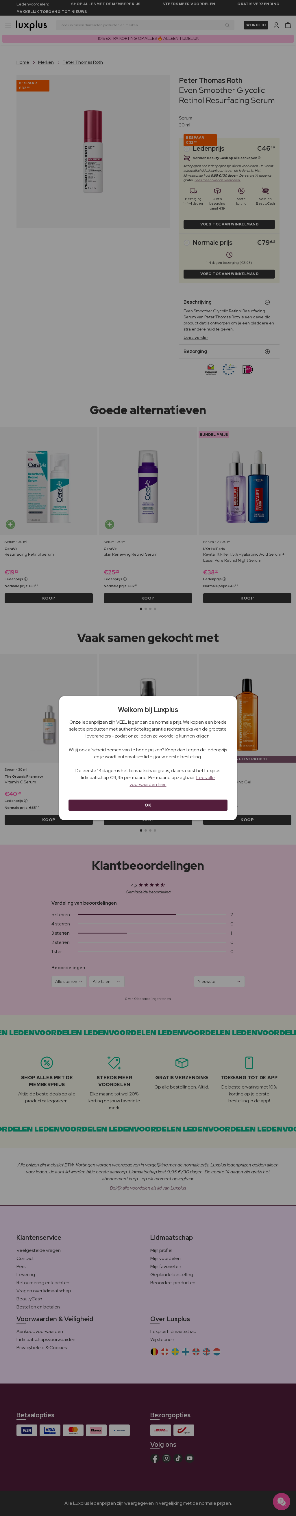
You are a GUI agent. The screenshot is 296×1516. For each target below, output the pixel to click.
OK (148, 805)
